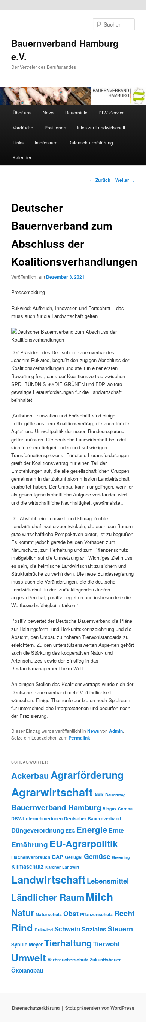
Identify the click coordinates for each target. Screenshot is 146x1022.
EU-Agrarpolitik (83, 843)
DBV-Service (111, 112)
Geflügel (73, 857)
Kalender (22, 157)
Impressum (46, 142)
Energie (91, 829)
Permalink (79, 737)
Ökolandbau (27, 970)
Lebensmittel (108, 881)
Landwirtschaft (48, 879)
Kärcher (53, 867)
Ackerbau (30, 775)
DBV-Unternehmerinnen (37, 818)
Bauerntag (115, 795)
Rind (22, 927)
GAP (57, 856)
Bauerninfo (76, 112)
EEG (70, 830)
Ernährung (29, 844)
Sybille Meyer (27, 944)
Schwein (67, 928)
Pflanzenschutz (96, 914)
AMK (99, 795)
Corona (125, 808)
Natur (22, 912)
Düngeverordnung (37, 830)
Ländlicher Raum (47, 897)
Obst (71, 913)
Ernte (116, 830)
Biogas (109, 808)
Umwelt (28, 957)
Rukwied (43, 929)
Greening (121, 857)
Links (18, 142)
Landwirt (70, 867)
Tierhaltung (68, 942)
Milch (99, 896)
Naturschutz (49, 914)
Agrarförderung (87, 775)
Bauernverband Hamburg (56, 807)
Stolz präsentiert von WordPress (99, 1007)
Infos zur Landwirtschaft (101, 127)
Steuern (120, 929)
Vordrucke (23, 127)
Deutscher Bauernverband (92, 818)
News (48, 112)
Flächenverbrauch (30, 857)
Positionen (55, 127)
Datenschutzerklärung (90, 142)
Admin (116, 731)
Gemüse (97, 856)
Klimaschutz (27, 866)
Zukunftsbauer (105, 959)
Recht (124, 913)
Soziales (94, 928)
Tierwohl (106, 943)
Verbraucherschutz (68, 959)
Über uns (22, 112)
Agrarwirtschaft (52, 792)
